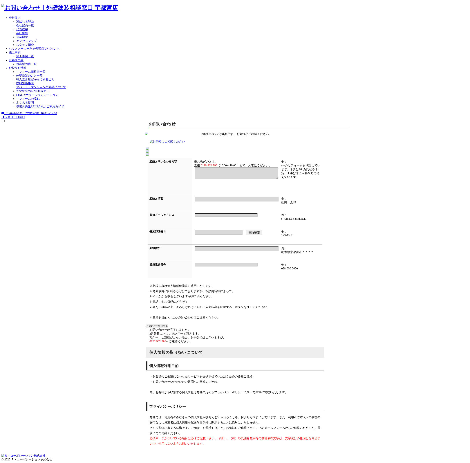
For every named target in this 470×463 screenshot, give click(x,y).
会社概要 (22, 33)
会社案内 (15, 17)
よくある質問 (25, 102)
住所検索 (254, 232)
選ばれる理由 (25, 21)
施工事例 (15, 52)
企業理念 (22, 37)
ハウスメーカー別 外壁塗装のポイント (34, 48)
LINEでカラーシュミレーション (37, 94)
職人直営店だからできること (35, 79)
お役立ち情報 (17, 67)
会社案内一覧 (25, 25)
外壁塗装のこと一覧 (29, 75)
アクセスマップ (26, 40)
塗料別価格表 (25, 83)
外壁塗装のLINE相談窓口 (32, 91)
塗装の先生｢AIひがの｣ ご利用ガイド (40, 106)
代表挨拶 (22, 29)
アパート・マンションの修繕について (41, 87)
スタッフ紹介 (25, 44)
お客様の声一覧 (26, 64)
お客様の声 (16, 60)
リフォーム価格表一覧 (31, 71)
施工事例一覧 (25, 56)
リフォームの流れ (28, 98)
